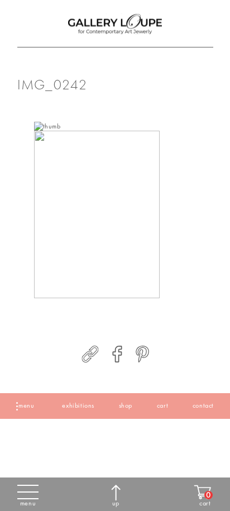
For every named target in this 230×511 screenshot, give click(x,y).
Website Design (20, 439)
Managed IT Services (124, 439)
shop (125, 405)
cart (162, 405)
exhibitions (78, 405)
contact (203, 405)
